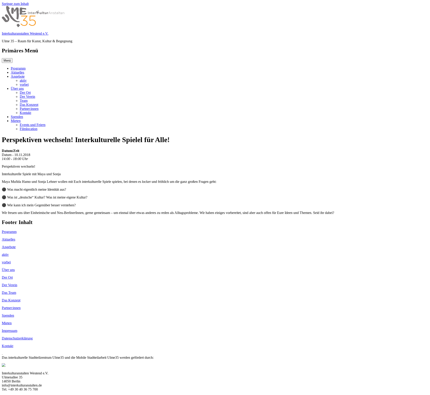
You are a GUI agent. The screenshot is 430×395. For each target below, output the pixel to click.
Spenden (17, 117)
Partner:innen (29, 109)
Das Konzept (29, 105)
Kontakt (25, 113)
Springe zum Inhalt (15, 4)
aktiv (23, 80)
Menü (7, 60)
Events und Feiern (32, 125)
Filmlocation (28, 129)
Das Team (9, 293)
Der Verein (27, 96)
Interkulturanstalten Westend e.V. (25, 33)
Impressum (9, 331)
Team (24, 100)
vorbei (24, 84)
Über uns (17, 88)
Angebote (18, 76)
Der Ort (25, 92)
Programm (18, 68)
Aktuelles (17, 72)
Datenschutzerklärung (17, 338)
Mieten (16, 121)
